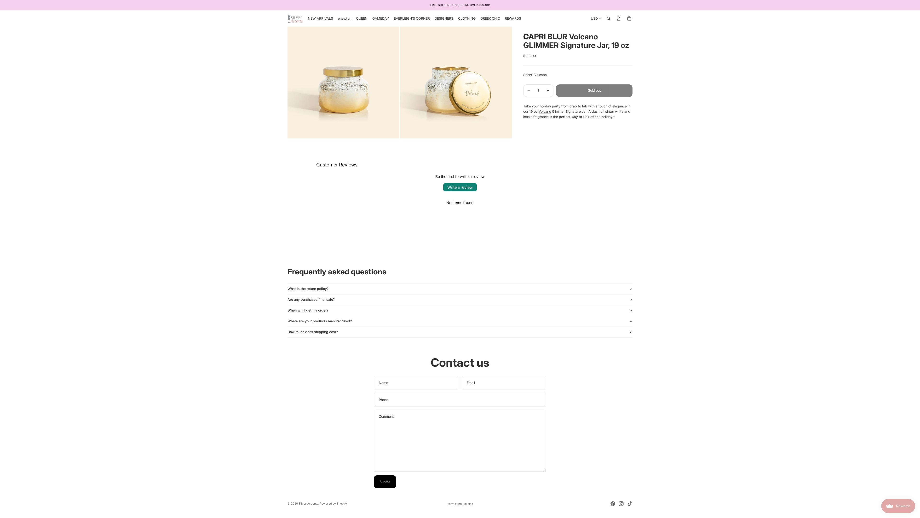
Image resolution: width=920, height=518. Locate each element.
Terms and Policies (460, 504)
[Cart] (629, 18)
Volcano (545, 111)
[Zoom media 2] (456, 82)
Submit (385, 482)
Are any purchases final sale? (311, 299)
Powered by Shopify (333, 503)
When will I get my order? (308, 310)
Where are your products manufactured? (320, 321)
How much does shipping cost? (313, 332)
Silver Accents (308, 503)
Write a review (460, 187)
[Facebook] (613, 503)
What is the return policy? (308, 289)
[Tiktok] (629, 503)
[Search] (608, 18)
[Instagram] (621, 503)
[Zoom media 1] (343, 82)
